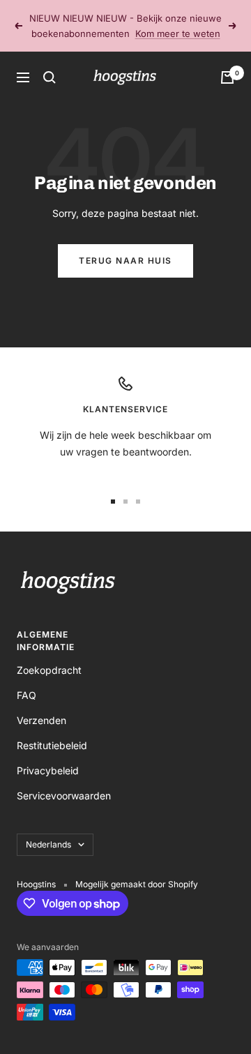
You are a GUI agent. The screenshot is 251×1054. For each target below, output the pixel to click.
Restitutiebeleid (52, 745)
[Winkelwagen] (227, 77)
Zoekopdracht (49, 670)
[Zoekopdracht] (49, 77)
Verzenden (41, 720)
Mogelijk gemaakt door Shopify (136, 884)
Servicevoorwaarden (64, 795)
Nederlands (48, 844)
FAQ (26, 695)
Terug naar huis (125, 260)
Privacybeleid (48, 770)
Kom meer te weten (177, 33)
